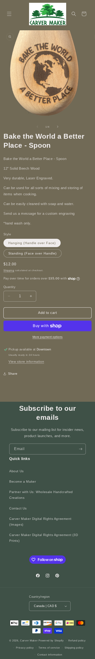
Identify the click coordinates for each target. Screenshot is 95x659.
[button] (9, 14)
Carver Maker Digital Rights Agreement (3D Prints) (43, 538)
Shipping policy (74, 647)
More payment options (48, 337)
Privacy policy (25, 647)
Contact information (49, 654)
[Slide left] (37, 127)
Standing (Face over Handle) (32, 253)
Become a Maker (22, 481)
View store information (26, 361)
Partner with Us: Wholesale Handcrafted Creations (41, 495)
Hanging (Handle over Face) (32, 243)
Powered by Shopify (51, 640)
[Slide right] (58, 127)
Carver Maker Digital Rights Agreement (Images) (40, 521)
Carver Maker (29, 640)
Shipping (8, 270)
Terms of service (49, 647)
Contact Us (18, 508)
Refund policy (77, 640)
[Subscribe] (80, 449)
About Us (16, 471)
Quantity (9, 287)
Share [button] (13, 373)
